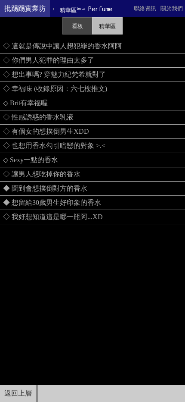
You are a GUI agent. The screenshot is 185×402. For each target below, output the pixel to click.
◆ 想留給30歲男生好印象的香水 (52, 202)
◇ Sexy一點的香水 (30, 159)
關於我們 (171, 8)
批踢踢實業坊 (25, 8)
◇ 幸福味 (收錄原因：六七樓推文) (55, 88)
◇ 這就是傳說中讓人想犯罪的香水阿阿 (62, 46)
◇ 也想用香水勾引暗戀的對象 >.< (54, 145)
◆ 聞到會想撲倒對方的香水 (45, 188)
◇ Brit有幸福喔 (25, 103)
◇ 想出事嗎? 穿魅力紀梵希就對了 (54, 74)
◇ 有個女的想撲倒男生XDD (46, 131)
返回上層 (18, 393)
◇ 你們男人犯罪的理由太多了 (48, 60)
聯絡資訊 (145, 8)
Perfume (86, 9)
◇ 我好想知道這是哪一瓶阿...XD (53, 216)
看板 (77, 26)
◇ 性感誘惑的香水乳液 (38, 117)
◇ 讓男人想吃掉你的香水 (41, 174)
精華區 (107, 26)
